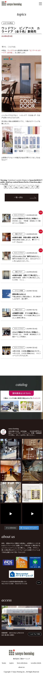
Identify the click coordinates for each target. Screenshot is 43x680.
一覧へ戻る (18, 197)
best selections (22, 663)
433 (26, 187)
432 (21, 187)
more (38, 582)
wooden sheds (36, 663)
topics (11, 663)
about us (21, 667)
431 (16, 187)
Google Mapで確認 (34, 634)
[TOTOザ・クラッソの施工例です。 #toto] (10, 470)
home (4, 663)
